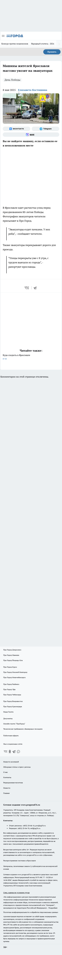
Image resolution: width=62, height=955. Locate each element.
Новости (6, 788)
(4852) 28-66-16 (28, 825)
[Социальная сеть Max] (31, 134)
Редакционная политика (13, 783)
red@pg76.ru (35, 828)
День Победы (12, 79)
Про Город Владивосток (13, 701)
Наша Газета (8, 712)
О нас (5, 772)
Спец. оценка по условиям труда (16, 892)
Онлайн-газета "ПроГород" (14, 724)
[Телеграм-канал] (45, 129)
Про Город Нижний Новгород (15, 672)
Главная (6, 793)
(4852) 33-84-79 (23, 828)
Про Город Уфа (9, 689)
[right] (59, 44)
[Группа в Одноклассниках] (10, 751)
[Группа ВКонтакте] (16, 129)
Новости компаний (11, 762)
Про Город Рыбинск (11, 684)
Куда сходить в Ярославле (16, 357)
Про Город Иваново (11, 655)
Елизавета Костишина (32, 90)
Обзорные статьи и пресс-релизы (17, 767)
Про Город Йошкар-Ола (13, 660)
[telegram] (36, 288)
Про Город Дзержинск (12, 650)
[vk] (27, 288)
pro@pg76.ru (40, 825)
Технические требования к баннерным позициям (23, 729)
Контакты (7, 777)
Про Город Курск (10, 667)
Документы (8, 718)
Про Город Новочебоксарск (14, 677)
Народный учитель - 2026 (42, 43)
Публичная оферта (10, 735)
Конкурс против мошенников (14, 43)
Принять (51, 51)
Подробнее (52, 908)
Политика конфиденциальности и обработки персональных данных (30, 912)
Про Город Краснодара (12, 706)
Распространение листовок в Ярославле (19, 860)
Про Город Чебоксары (12, 695)
